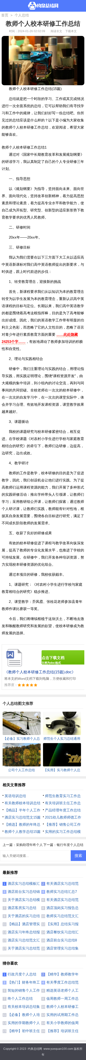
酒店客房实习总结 (22, 908)
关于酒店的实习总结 (24, 916)
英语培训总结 (15, 796)
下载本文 (71, 31)
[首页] (43, 6)
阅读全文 (56, 31)
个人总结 (22, 15)
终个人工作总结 (20, 998)
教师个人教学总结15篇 (23, 832)
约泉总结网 (35, 1048)
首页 (4, 15)
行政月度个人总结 (22, 974)
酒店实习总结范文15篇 (23, 817)
